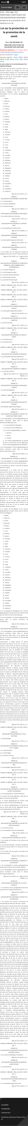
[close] (24, 7)
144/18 (26, 59)
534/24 (16, 55)
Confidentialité (5, 1108)
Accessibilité (4, 1105)
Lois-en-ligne (6, 7)
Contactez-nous (5, 1112)
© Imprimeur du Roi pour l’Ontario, (13, 1118)
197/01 (17, 59)
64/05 (21, 59)
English (24, 2)
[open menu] (17, 7)
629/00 (12, 59)
